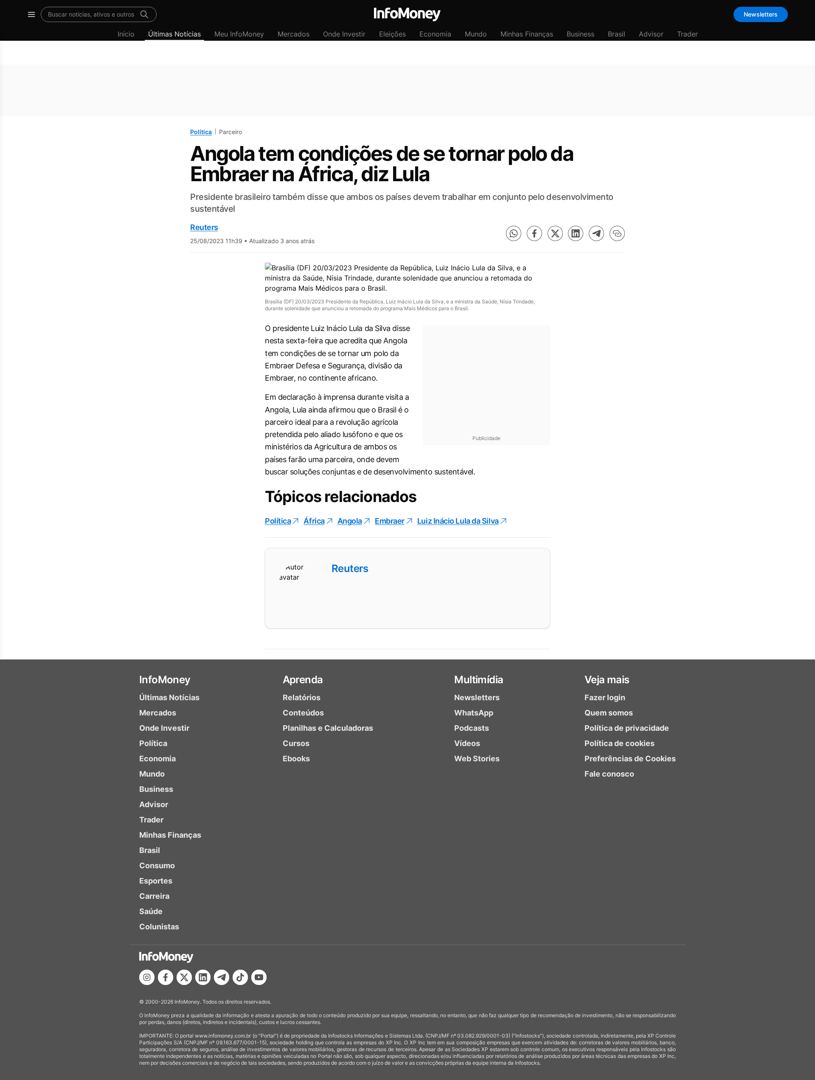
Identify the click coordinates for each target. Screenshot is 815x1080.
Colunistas (159, 926)
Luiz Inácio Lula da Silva (458, 520)
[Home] (407, 14)
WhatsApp (473, 712)
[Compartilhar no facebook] (534, 233)
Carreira (154, 896)
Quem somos (609, 712)
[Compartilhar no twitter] (555, 233)
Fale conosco (609, 773)
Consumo (157, 865)
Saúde (151, 911)
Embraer (390, 520)
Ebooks (296, 758)
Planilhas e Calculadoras (328, 728)
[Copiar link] (617, 233)
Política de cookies (620, 743)
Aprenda (303, 679)
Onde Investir (344, 34)
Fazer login (605, 697)
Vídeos (467, 743)
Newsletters (761, 14)
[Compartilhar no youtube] (259, 977)
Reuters (204, 227)
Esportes (155, 880)
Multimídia (478, 679)
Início (126, 34)
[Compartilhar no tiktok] (240, 977)
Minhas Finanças (526, 34)
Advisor (651, 34)
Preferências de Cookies (630, 758)
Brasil (616, 34)
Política (201, 131)
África (314, 520)
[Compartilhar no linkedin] (575, 233)
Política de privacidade (627, 728)
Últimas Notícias (174, 34)
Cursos (296, 743)
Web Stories (477, 758)
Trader (687, 34)
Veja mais (607, 679)
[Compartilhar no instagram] (147, 977)
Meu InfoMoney (239, 34)
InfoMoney (165, 679)
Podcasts (471, 728)
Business (580, 34)
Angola (349, 520)
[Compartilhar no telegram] (596, 233)
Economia (435, 34)
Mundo (476, 34)
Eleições (392, 34)
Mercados (293, 34)
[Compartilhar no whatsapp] (513, 233)
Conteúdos (303, 712)
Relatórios (301, 697)
